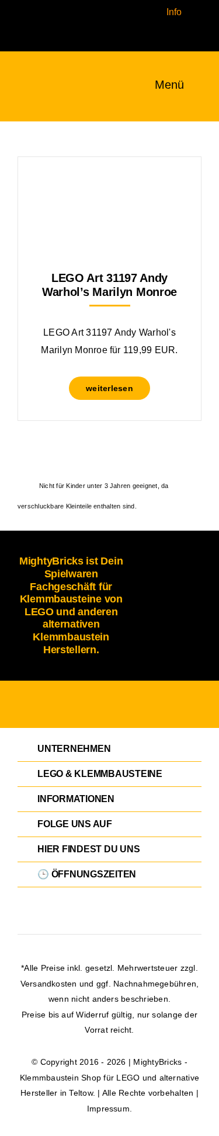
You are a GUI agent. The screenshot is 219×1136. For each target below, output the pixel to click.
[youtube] (33, 25)
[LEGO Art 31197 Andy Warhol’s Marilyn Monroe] (109, 186)
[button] (109, 749)
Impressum (108, 1108)
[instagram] (33, 4)
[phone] (15, 46)
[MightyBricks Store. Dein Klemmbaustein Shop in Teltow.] (29, 80)
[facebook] (15, 4)
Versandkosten (48, 983)
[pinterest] (15, 25)
